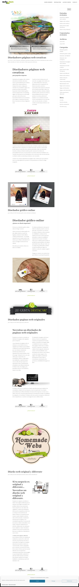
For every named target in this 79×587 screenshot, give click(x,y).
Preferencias (69, 581)
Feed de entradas (63, 102)
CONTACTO (74, 2)
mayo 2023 (62, 43)
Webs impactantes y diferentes (31, 62)
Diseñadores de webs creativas (46, 60)
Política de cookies (5, 584)
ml (9, 60)
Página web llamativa (64, 88)
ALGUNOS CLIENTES (67, 2)
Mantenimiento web (64, 83)
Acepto (37, 581)
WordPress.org (63, 106)
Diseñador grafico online (21, 213)
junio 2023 (62, 41)
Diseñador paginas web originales (26, 319)
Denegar (53, 581)
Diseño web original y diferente (25, 471)
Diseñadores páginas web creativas (27, 57)
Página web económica (65, 85)
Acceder (61, 100)
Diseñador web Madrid (20, 60)
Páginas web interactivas (65, 90)
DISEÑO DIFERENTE (48, 2)
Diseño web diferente (12, 62)
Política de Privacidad (12, 584)
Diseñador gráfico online (21, 210)
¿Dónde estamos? (31, 175)
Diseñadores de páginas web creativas (32, 60)
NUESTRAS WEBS (57, 2)
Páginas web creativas (64, 21)
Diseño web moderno (21, 62)
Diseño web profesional (65, 29)
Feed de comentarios (64, 104)
